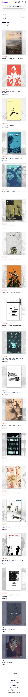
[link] (14, 45)
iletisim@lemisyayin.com (14, 682)
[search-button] (16, 2)
